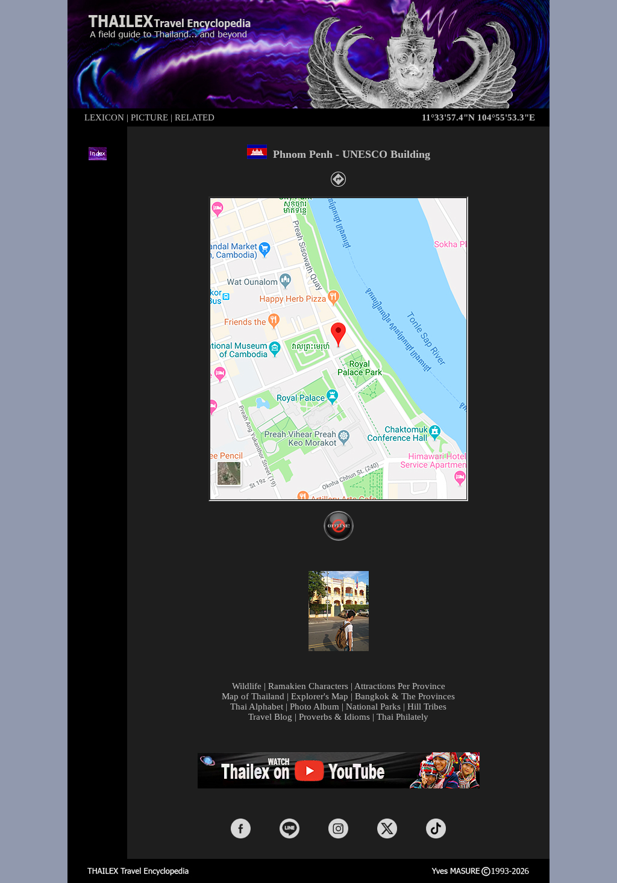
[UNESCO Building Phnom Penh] (338, 648)
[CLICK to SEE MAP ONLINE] (339, 537)
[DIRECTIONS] (338, 183)
